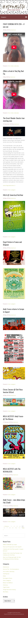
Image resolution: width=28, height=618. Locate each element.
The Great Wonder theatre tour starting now (14, 119)
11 (19, 528)
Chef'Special (6, 573)
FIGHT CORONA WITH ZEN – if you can (13, 25)
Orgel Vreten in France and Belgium (12, 243)
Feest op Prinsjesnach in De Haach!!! (12, 547)
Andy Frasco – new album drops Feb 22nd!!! (14, 501)
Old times (5, 585)
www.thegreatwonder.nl (9, 185)
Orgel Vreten (6, 587)
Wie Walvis (5, 591)
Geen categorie (11, 190)
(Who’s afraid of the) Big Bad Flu (13, 72)
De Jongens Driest (7, 578)
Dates (4, 576)
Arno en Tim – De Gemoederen (11, 569)
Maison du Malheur (8, 582)
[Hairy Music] (14, 10)
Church (5, 614)
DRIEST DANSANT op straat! (10, 544)
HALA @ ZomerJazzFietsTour (13, 195)
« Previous (6, 526)
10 (16, 528)
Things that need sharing (9, 589)
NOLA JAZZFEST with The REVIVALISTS (11, 470)
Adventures (6, 567)
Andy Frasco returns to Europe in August (13, 310)
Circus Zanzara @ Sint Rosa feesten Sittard (13, 391)
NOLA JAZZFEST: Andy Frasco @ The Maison (13, 417)
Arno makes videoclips (13, 66)
